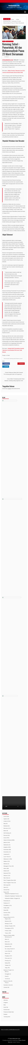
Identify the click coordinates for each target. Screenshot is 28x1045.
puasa (21, 358)
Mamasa (6, 863)
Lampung (6, 854)
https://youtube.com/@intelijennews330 (10, 1029)
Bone (6, 941)
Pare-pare (7, 958)
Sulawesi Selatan (9, 41)
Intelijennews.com (14, 5)
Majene (6, 918)
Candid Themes (16, 1042)
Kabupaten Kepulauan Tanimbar (12, 896)
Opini (5, 887)
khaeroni (18, 358)
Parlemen (6, 903)
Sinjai (5, 910)
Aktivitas (6, 1000)
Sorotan (5, 912)
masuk (9, 388)
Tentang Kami (7, 1016)
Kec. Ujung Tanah (9, 948)
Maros (5, 868)
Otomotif (6, 889)
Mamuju (6, 923)
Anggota (6, 1002)
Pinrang (6, 960)
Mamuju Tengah (8, 926)
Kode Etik (6, 1007)
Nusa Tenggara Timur (9, 882)
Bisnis (5, 830)
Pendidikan (6, 905)
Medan (5, 870)
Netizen (5, 875)
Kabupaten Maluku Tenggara (11, 898)
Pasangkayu (8, 928)
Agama (5, 818)
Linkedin (6, 366)
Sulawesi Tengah (8, 970)
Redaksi (5, 1014)
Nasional (6, 873)
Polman (6, 930)
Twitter (14, 363)
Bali (4, 823)
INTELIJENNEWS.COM (7, 60)
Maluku (5, 861)
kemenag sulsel (13, 358)
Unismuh (6, 987)
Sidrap (6, 963)
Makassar (6, 859)
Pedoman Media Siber (9, 1012)
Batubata (6, 826)
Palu (6, 976)
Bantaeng (7, 937)
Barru (6, 939)
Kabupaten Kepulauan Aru (11, 893)
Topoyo (6, 933)
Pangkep (7, 955)
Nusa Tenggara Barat (9, 880)
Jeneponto (7, 946)
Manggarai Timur (7, 866)
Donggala (7, 974)
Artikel (4, 41)
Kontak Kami (6, 1009)
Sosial (5, 915)
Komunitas (6, 852)
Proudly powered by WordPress (10, 1040)
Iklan (5, 1004)
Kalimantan (6, 844)
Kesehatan (6, 849)
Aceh (5, 816)
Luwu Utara (7, 951)
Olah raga (6, 885)
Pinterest (21, 363)
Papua (5, 892)
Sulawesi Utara (7, 981)
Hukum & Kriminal (8, 840)
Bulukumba (7, 944)
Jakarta (5, 842)
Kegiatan (6, 847)
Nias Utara (6, 878)
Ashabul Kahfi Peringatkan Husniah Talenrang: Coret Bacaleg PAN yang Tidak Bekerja (13, 350)
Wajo (6, 967)
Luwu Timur (6, 856)
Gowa (5, 837)
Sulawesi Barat (7, 917)
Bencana (6, 828)
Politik (5, 907)
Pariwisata (6, 900)
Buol (6, 971)
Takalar (6, 965)
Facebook (6, 363)
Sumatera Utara (7, 985)
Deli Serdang (7, 833)
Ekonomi (6, 835)
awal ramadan (6, 358)
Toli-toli (6, 978)
